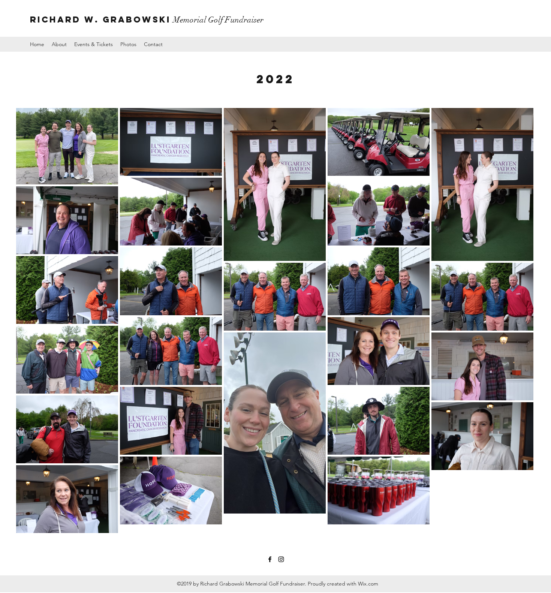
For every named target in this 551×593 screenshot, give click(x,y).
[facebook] (270, 559)
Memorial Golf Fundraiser (147, 20)
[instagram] (281, 559)
